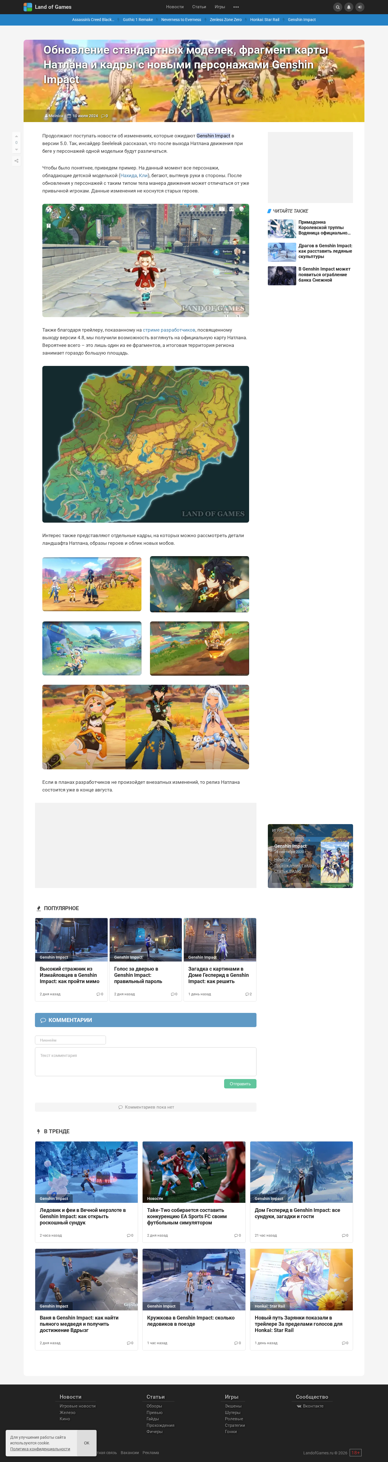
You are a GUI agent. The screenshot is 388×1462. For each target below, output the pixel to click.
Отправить (240, 1083)
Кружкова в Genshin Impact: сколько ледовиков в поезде (191, 1321)
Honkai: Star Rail (264, 19)
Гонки (231, 1431)
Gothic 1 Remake (138, 19)
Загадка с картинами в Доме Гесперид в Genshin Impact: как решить (218, 975)
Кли (143, 175)
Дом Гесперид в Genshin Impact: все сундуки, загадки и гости (297, 1213)
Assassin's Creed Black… (93, 19)
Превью (154, 1412)
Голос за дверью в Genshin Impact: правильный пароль (138, 975)
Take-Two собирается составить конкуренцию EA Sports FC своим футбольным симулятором (187, 1216)
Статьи (199, 7)
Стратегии (235, 1425)
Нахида (128, 175)
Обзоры (154, 1406)
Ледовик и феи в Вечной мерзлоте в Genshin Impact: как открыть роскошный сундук (83, 1216)
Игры (220, 7)
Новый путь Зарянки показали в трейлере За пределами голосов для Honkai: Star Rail (299, 1324)
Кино (65, 1418)
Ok (86, 1443)
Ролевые (234, 1418)
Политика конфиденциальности (40, 1449)
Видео (295, 871)
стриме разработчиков (169, 330)
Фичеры (155, 1431)
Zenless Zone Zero (226, 19)
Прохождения (287, 865)
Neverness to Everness (181, 19)
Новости (175, 7)
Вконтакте (313, 1406)
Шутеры (233, 1412)
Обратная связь (102, 1452)
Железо (68, 1412)
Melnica (56, 116)
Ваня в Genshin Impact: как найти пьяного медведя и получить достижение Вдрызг (79, 1324)
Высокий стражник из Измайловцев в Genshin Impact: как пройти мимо (69, 975)
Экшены (233, 1406)
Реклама (151, 1452)
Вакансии (130, 1452)
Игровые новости (78, 1406)
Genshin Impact (302, 19)
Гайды (308, 865)
